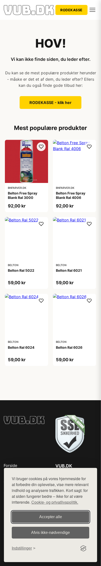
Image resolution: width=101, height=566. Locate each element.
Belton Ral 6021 (69, 270)
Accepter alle (50, 517)
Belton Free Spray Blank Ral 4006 (70, 195)
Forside (10, 465)
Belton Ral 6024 (21, 347)
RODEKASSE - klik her (50, 102)
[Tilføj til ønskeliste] (41, 146)
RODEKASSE (71, 10)
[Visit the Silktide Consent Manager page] (83, 548)
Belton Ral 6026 (69, 347)
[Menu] (92, 10)
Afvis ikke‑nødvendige (50, 532)
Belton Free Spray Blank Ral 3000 (22, 195)
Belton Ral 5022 (21, 270)
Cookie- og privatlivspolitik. (54, 502)
